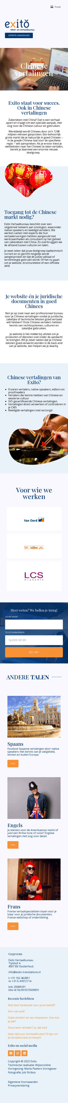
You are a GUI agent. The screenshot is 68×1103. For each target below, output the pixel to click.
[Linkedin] (24, 1053)
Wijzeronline (43, 1065)
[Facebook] (11, 1053)
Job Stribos (29, 1072)
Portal (58, 7)
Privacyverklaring (18, 1085)
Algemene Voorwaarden (23, 1082)
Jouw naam (11, 617)
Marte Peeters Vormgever (40, 1068)
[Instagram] (18, 1053)
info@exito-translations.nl (24, 972)
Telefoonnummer (15, 632)
